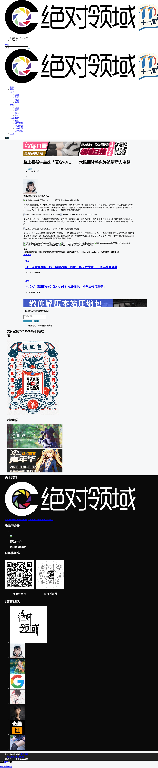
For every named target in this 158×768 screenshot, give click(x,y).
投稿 (7, 138)
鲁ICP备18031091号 (15, 757)
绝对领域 (24, 754)
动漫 (12, 92)
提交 (36, 321)
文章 (12, 105)
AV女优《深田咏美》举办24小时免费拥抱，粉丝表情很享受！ (65, 286)
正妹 (30, 169)
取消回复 (27, 321)
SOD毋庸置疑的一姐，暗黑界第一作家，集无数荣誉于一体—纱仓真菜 (71, 267)
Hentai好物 (14, 118)
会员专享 (14, 40)
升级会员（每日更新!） (20, 38)
